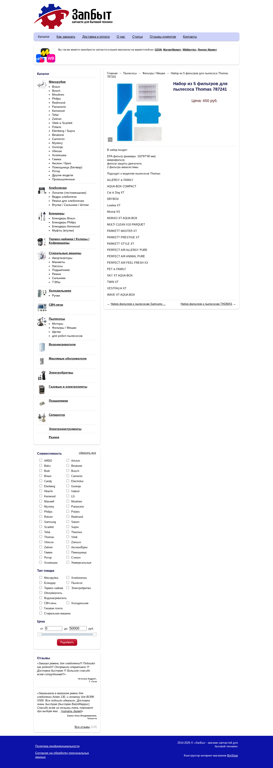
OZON (158, 49)
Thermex (76, 532)
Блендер (49, 583)
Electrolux (77, 481)
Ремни (56, 274)
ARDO (48, 460)
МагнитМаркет (172, 49)
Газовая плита (53, 608)
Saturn (75, 522)
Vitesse (57, 151)
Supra (74, 527)
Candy (48, 481)
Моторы (57, 323)
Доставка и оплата (96, 36)
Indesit (75, 491)
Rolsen (48, 516)
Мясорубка (51, 577)
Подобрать (67, 642)
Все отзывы (82, 727)
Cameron (58, 139)
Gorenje (57, 147)
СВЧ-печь (50, 603)
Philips (56, 98)
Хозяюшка (59, 155)
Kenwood (58, 110)
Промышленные (63, 179)
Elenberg (49, 486)
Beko (47, 465)
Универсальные (81, 562)
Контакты (190, 36)
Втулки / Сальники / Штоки (70, 205)
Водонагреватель (55, 598)
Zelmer (57, 119)
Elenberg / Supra (63, 130)
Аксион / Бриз (61, 163)
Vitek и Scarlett (62, 123)
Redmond (58, 102)
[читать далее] (71, 711)
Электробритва (81, 588)
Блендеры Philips (64, 222)
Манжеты (58, 262)
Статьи (137, 36)
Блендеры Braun (63, 218)
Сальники (58, 278)
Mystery (57, 143)
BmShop (232, 755)
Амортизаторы (62, 258)
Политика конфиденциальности (57, 746)
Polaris (56, 127)
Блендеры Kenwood (66, 226)
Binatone (58, 135)
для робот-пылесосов (67, 335)
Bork (47, 471)
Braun (56, 86)
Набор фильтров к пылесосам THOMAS (206, 303)
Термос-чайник (53, 588)
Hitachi (48, 491)
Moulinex (58, 94)
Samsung (50, 522)
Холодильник (80, 603)
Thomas (49, 537)
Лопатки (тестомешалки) (69, 192)
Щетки (56, 331)
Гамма (56, 159)
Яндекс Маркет (207, 49)
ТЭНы (56, 282)
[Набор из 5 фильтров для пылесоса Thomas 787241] (138, 112)
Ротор (56, 171)
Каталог (43, 36)
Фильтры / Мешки (64, 327)
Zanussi (76, 542)
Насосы (57, 266)
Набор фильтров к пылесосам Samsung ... (138, 303)
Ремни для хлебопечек (68, 200)
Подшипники (61, 270)
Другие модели (62, 175)
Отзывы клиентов (163, 36)
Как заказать (66, 36)
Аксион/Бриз (79, 547)
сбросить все (87, 452)
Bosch (56, 90)
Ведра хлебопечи (64, 196)
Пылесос (77, 583)
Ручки (56, 295)
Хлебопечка (79, 577)
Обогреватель (53, 593)
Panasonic (59, 106)
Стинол (76, 557)
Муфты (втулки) (63, 230)
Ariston (75, 460)
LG (73, 496)
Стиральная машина (57, 613)
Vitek (74, 537)
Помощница (78, 552)
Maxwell (49, 501)
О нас (121, 36)
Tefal (55, 114)
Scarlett (49, 527)
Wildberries (189, 49)
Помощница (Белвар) (67, 167)
